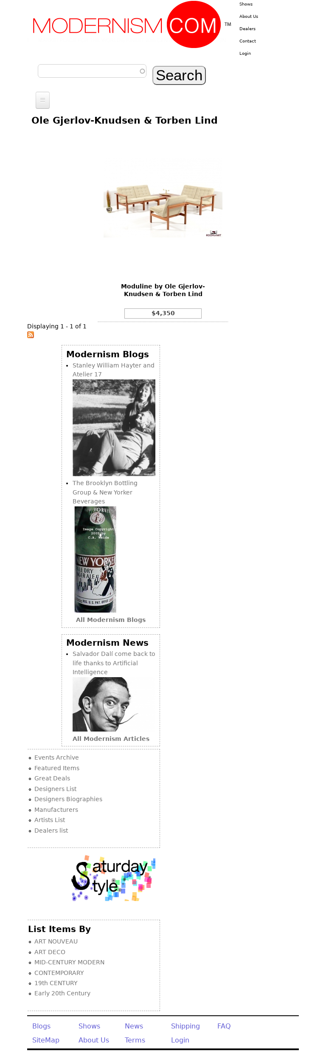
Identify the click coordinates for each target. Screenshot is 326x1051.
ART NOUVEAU (56, 941)
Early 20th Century (62, 993)
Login (245, 53)
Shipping (185, 1026)
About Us (248, 16)
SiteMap (45, 1040)
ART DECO (49, 952)
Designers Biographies (68, 799)
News (134, 1026)
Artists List (49, 820)
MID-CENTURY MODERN (69, 962)
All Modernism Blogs (111, 619)
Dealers (247, 28)
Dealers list (51, 830)
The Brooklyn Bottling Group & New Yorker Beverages (105, 492)
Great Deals (52, 778)
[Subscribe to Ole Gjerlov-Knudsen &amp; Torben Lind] (30, 336)
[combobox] (92, 71)
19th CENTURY (56, 983)
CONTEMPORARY (59, 972)
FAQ (224, 1026)
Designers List (55, 788)
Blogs (41, 1026)
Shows (246, 4)
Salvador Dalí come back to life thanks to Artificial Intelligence (114, 662)
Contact (247, 41)
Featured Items (56, 768)
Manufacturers (56, 809)
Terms (135, 1040)
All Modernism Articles (111, 738)
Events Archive (56, 757)
